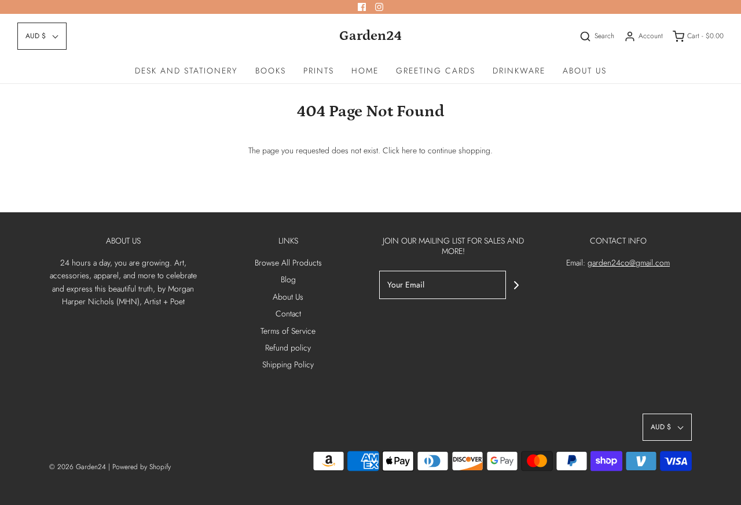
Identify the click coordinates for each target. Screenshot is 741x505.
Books (270, 70)
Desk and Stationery (186, 70)
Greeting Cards (435, 70)
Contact (288, 313)
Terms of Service (288, 331)
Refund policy (288, 347)
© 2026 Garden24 (77, 467)
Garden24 (370, 35)
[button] (42, 36)
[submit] (516, 285)
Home (365, 70)
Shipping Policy (288, 364)
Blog (288, 279)
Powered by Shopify (141, 467)
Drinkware (519, 70)
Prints (318, 70)
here (409, 150)
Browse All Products (288, 262)
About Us (585, 70)
